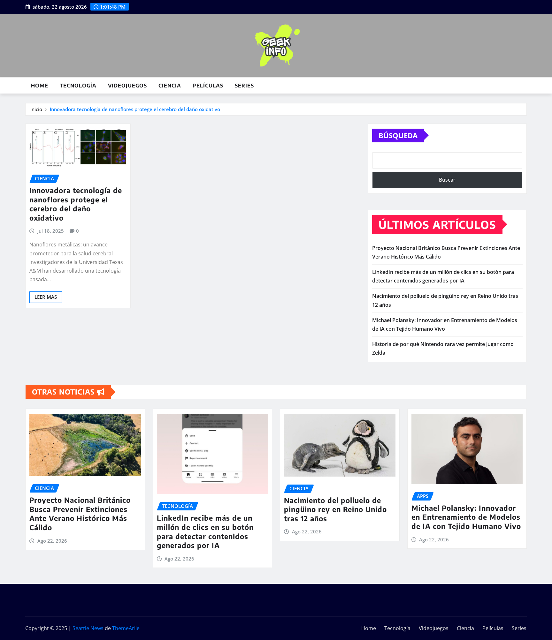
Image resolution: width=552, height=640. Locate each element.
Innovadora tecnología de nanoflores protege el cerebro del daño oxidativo (135, 109)
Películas (208, 85)
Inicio (36, 109)
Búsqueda (398, 135)
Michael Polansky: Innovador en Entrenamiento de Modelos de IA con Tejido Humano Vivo (466, 517)
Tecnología (78, 85)
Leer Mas (45, 297)
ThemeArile (126, 628)
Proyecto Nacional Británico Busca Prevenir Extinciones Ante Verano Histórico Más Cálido (80, 513)
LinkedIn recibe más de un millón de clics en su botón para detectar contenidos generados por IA (205, 531)
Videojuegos (127, 85)
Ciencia (169, 85)
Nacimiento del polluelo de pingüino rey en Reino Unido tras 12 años (335, 509)
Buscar (447, 179)
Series (244, 85)
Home (39, 85)
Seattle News (88, 628)
